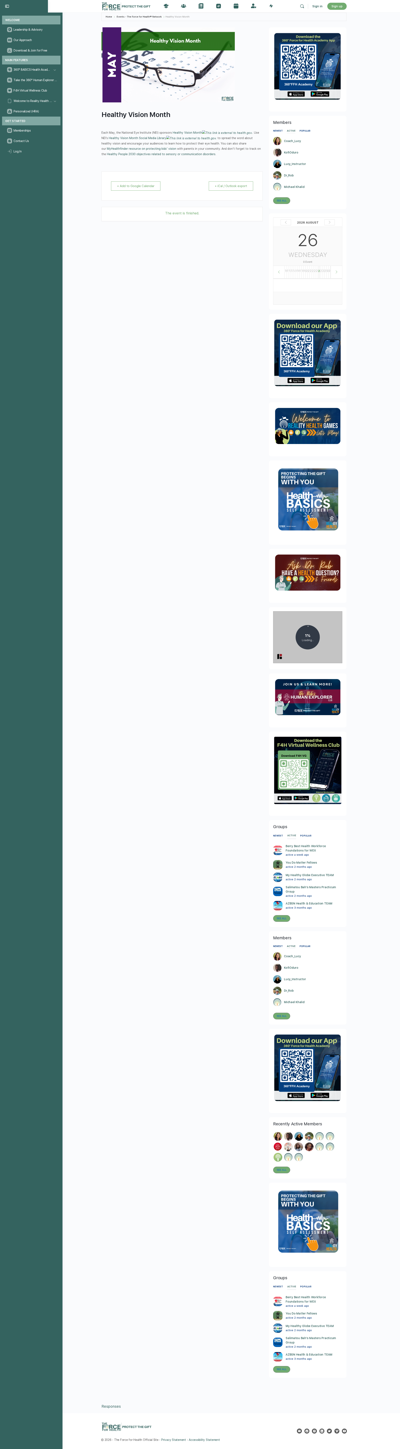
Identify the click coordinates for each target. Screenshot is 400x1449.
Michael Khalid (294, 187)
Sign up (336, 6)
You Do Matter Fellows (301, 862)
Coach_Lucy (292, 141)
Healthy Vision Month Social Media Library (137, 138)
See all (282, 200)
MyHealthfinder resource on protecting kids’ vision (141, 148)
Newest (278, 131)
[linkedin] (321, 1431)
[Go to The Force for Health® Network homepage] (126, 6)
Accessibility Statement (204, 1439)
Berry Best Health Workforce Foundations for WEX (306, 848)
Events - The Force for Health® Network (139, 16)
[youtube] (344, 1431)
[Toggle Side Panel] (7, 6)
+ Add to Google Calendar (135, 186)
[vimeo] (336, 1431)
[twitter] (329, 1431)
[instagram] (314, 1431)
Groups (280, 826)
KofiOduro (291, 152)
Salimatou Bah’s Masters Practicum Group (311, 889)
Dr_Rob (289, 175)
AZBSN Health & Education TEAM (309, 903)
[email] (299, 1431)
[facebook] (306, 1431)
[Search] (302, 6)
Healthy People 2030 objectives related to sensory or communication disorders (161, 154)
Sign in (317, 6)
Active (291, 131)
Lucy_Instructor (295, 164)
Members (282, 937)
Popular (305, 131)
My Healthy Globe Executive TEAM (310, 875)
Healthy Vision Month (187, 132)
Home (109, 16)
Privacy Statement (173, 1439)
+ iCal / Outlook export (231, 186)
